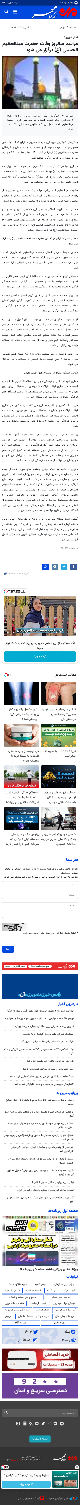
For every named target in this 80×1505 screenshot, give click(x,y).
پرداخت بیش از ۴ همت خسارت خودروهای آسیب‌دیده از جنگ (40, 1011)
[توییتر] (43, 1424)
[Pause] (8, 632)
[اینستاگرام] (49, 1424)
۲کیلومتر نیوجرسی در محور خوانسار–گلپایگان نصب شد (44, 1084)
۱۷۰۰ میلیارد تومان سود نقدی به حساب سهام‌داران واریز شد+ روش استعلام (41, 1125)
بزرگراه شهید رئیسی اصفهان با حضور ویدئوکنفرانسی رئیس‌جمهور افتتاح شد (39, 1137)
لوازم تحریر (40, 1284)
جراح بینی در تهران (64, 1284)
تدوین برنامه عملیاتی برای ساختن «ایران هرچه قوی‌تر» (44, 1026)
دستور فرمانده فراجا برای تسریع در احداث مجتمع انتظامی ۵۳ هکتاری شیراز (41, 1161)
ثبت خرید (40, 656)
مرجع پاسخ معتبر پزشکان (22, 1297)
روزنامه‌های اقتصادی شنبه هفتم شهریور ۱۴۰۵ (47, 1269)
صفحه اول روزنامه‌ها (63, 1211)
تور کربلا (51, 1291)
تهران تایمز (59, 1323)
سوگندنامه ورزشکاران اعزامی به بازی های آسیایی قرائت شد (42, 1076)
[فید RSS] (30, 1424)
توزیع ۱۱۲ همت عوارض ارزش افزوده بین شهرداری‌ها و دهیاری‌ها (39, 1018)
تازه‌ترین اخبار (68, 1004)
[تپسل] (6, 591)
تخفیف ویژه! (26, 1484)
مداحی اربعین (12, 1291)
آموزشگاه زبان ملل (65, 1316)
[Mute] (14, 632)
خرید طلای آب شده (16, 1284)
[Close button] (77, 1467)
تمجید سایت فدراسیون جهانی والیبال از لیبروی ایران (45, 1190)
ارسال (8, 949)
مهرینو (8, 1316)
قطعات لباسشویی (14, 1303)
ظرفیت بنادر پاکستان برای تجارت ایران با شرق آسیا (47, 1042)
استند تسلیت (33, 1291)
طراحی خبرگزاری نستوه (59, 1498)
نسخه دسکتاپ (40, 1439)
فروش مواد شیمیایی (64, 1303)
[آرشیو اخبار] (24, 1424)
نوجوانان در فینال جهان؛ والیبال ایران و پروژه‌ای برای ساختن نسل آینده (39, 1114)
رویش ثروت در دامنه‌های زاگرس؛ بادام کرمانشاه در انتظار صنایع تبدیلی (40, 1102)
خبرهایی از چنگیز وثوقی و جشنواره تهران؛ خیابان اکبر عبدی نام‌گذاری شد (42, 1149)
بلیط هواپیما (42, 1310)
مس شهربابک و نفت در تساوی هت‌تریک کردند (48, 1069)
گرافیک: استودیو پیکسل (29, 1498)
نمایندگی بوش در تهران (17, 1310)
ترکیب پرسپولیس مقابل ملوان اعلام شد (52, 1182)
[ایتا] (18, 1424)
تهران (62, 27)
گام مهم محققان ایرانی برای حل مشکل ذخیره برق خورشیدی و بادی (40, 1200)
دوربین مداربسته (61, 1297)
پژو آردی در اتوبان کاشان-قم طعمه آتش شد (50, 1061)
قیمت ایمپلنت (38, 1303)
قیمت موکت (68, 1291)
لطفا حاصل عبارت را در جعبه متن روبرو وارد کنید (50, 933)
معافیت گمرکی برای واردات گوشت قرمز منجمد (48, 1034)
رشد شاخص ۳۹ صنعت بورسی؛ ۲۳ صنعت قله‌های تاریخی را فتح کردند (38, 1051)
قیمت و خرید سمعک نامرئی (33, 1316)
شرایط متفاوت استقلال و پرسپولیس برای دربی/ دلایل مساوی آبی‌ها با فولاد (40, 1172)
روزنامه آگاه (21, 1323)
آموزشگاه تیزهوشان (65, 1310)
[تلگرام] (61, 1424)
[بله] (55, 1424)
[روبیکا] (36, 1424)
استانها (73, 27)
